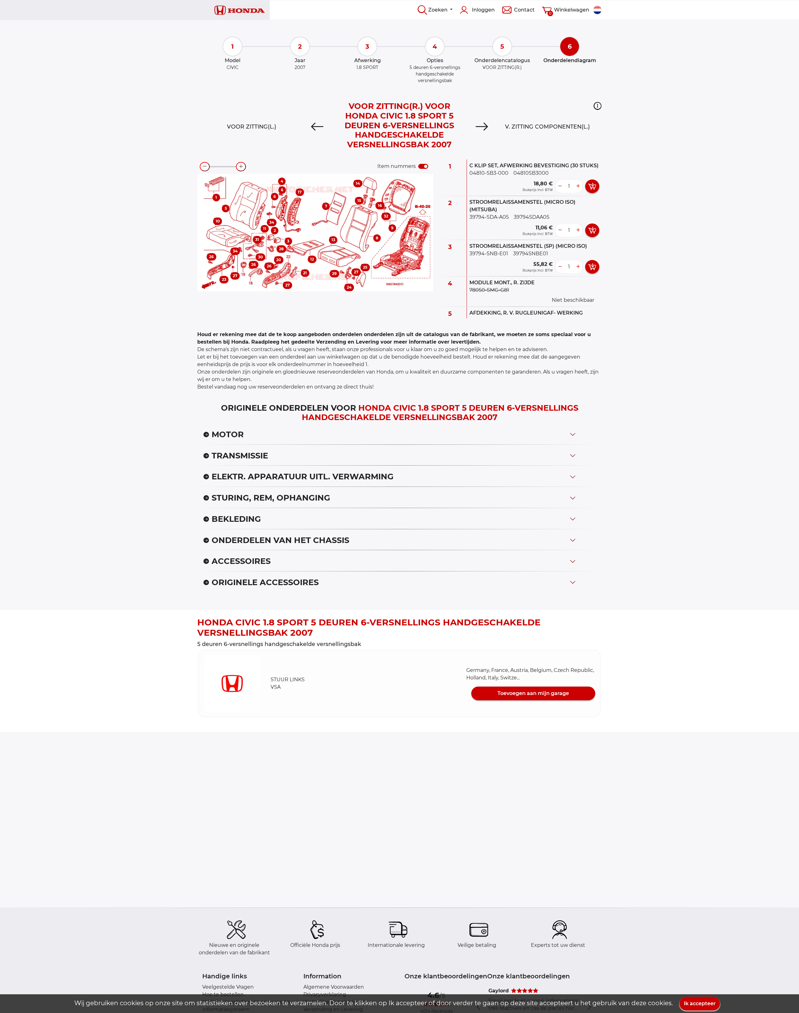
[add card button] (592, 186)
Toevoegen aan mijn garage (533, 693)
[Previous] (317, 126)
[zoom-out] (205, 166)
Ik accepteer (700, 1003)
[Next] (481, 126)
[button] (597, 106)
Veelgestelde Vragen (228, 987)
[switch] (423, 166)
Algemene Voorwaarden (333, 987)
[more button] (578, 186)
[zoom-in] (241, 166)
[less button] (560, 186)
